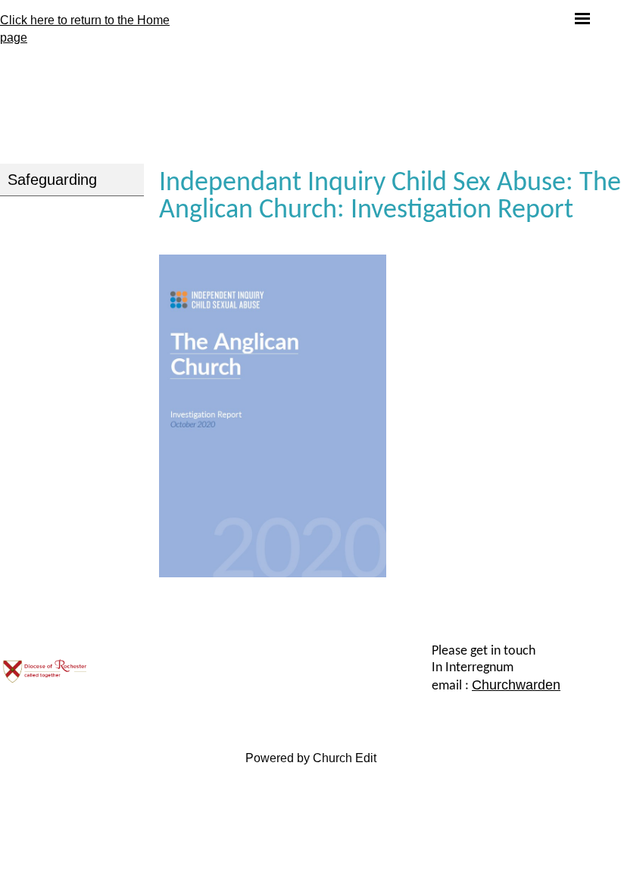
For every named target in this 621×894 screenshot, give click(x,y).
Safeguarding (52, 179)
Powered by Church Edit (310, 758)
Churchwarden (516, 684)
